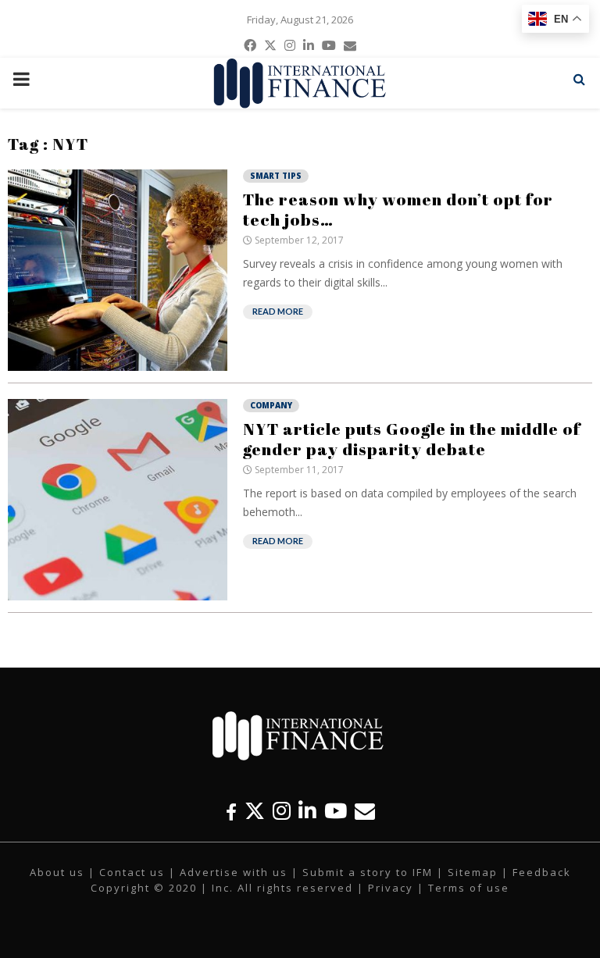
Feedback (541, 872)
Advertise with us (234, 872)
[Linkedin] (307, 811)
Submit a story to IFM (367, 872)
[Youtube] (335, 811)
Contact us (132, 872)
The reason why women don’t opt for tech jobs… (398, 209)
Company (271, 405)
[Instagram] (282, 811)
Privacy (390, 888)
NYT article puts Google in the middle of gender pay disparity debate (411, 439)
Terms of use (468, 888)
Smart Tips (276, 175)
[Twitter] (255, 811)
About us (57, 872)
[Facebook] (231, 811)
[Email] (365, 811)
